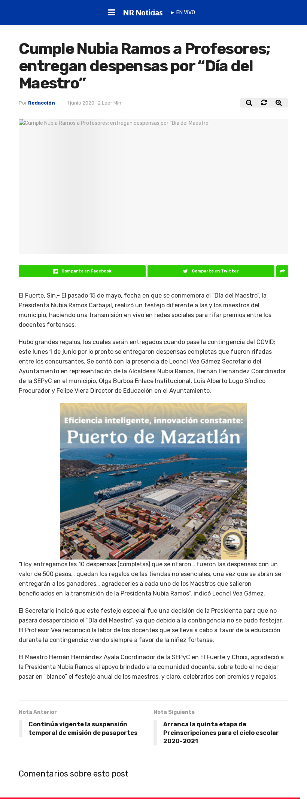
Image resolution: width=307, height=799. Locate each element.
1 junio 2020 (80, 103)
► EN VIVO (182, 12)
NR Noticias (143, 12)
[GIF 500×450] (153, 480)
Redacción (41, 103)
